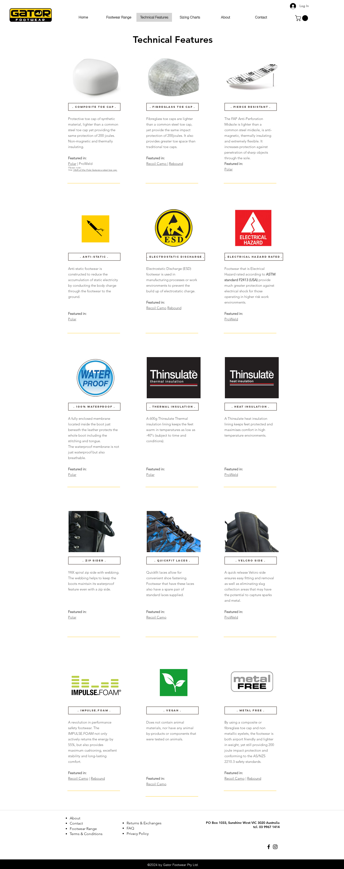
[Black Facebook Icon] (269, 847)
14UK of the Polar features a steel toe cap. (95, 169)
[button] (302, 18)
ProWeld (231, 319)
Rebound (98, 778)
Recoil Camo (78, 778)
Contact (76, 823)
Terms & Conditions (86, 834)
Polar (72, 163)
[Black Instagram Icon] (275, 847)
